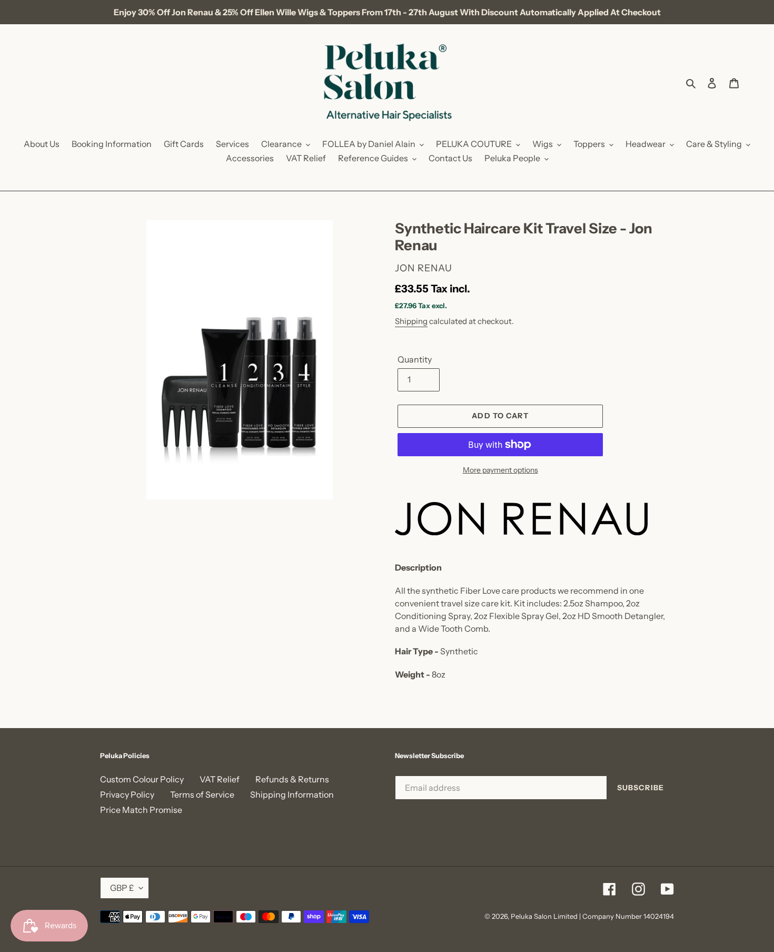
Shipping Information (292, 794)
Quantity (415, 359)
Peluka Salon (531, 916)
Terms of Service (202, 794)
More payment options (500, 470)
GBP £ (122, 887)
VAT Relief (220, 779)
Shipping (411, 321)
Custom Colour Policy (142, 779)
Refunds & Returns (292, 779)
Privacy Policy (127, 794)
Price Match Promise (141, 809)
